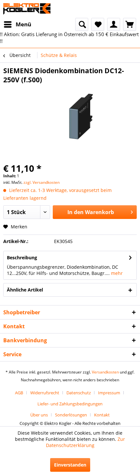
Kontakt (102, 415)
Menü (23, 24)
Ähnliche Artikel (25, 290)
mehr (116, 273)
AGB (19, 393)
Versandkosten (105, 372)
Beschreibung (22, 257)
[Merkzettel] (97, 24)
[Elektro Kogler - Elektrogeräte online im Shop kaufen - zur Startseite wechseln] (26, 9)
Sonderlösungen (71, 415)
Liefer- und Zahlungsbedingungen (70, 404)
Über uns (39, 415)
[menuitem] (17, 24)
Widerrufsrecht (44, 393)
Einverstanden (70, 465)
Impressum (109, 393)
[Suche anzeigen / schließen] (81, 24)
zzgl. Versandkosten (41, 182)
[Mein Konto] (113, 24)
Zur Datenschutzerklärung (85, 442)
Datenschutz (78, 393)
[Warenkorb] (129, 24)
